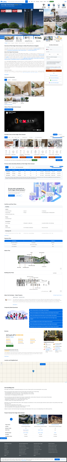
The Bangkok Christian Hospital (25, 59)
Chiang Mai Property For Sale (52, 452)
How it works (18, 195)
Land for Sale (36, 452)
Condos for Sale (36, 445)
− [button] (1, 364)
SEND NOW (54, 70)
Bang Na (5, 449)
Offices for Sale (36, 450)
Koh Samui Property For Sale (52, 450)
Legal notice (52, 67)
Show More (6, 74)
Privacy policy (59, 67)
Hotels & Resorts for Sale (37, 449)
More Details (15, 157)
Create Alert (34, 160)
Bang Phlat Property (22, 450)
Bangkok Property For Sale (52, 445)
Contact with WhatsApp (54, 77)
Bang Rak (32, 72)
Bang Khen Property (22, 445)
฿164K (55, 432)
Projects (41, 1)
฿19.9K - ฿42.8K (40, 432)
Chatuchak (6, 448)
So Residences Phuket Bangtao (12, 50)
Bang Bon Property (22, 452)
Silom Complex (30, 58)
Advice (45, 1)
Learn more (63, 459)
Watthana (6, 445)
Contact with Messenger (54, 82)
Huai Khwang (6, 450)
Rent (32, 1)
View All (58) (59, 160)
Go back (6, 43)
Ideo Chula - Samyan (26, 424)
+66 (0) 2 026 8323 (54, 75)
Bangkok (36, 72)
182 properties (57, 344)
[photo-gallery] (49, 15)
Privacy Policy (24, 460)
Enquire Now (8, 157)
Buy (29, 1)
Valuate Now (11, 195)
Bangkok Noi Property (22, 446)
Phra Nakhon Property (22, 449)
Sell (34, 1)
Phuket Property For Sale (52, 446)
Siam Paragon (41, 58)
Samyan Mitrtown (7, 59)
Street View (43, 364)
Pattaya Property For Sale (52, 448)
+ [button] (1, 363)
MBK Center (26, 58)
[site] (4, 1)
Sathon (7, 56)
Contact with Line (54, 80)
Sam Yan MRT (41, 54)
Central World (36, 58)
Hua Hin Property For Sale (52, 449)
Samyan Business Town (55, 424)
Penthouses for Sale (37, 448)
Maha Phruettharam (26, 72)
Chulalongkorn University (15, 59)
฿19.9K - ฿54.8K (25, 432)
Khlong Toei (6, 446)
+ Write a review (10, 345)
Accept (57, 459)
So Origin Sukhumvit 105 (32, 50)
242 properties (57, 347)
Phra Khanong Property (22, 453)
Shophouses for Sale (37, 453)
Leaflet (66, 382)
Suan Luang (6, 453)
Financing (37, 1)
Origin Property (37, 48)
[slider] (52, 137)
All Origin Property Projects (57, 295)
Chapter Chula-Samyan (40, 424)
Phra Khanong (6, 452)
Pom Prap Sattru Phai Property (24, 448)
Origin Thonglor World (22, 50)
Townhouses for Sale (37, 446)
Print (42, 10)
